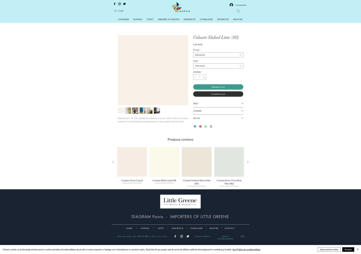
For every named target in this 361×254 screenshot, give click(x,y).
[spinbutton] (199, 77)
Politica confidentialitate (225, 237)
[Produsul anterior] (113, 162)
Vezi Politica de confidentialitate (246, 249)
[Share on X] (211, 126)
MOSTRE (214, 228)
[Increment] (204, 77)
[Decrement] (195, 77)
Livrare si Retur (202, 236)
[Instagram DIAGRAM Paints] (119, 4)
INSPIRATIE (177, 228)
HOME (129, 228)
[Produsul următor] (248, 162)
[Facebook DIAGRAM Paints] (114, 4)
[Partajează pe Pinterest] (200, 126)
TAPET (161, 228)
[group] (180, 167)
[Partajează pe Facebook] (195, 126)
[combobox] (218, 54)
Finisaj (196, 50)
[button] (238, 11)
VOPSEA (145, 228)
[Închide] (357, 249)
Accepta (348, 249)
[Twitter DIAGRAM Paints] (124, 4)
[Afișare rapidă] (132, 162)
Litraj (196, 61)
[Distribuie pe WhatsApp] (205, 126)
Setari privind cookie (329, 249)
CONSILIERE (196, 228)
